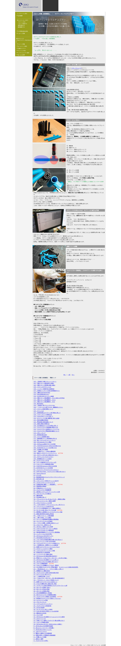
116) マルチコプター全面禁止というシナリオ (46, 429)
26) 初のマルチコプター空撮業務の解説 (45, 594)
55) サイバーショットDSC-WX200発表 (44, 541)
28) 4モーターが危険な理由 (41, 591)
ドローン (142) (21, 22)
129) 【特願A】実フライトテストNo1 (44, 405)
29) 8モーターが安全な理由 (41, 589)
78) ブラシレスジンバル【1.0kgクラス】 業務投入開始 (49, 499)
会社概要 (20, 15)
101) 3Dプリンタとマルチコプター (43, 457)
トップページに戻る (22, 13)
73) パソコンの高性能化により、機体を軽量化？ (47, 508)
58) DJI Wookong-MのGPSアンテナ (43, 536)
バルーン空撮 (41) (22, 23)
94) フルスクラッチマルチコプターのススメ (46, 469)
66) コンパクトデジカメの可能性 (43, 521)
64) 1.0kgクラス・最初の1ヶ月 (42, 525)
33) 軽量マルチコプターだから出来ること (45, 582)
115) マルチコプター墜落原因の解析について (46, 431)
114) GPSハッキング (39, 433)
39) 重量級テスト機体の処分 (42, 571)
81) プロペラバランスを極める (42, 493)
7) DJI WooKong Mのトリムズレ (43, 629)
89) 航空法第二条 (39, 479)
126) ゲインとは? (39, 411)
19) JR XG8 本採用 (39, 607)
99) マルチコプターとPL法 (41, 460)
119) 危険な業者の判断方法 (41, 423)
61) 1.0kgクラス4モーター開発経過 (44, 530)
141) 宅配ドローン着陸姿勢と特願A (44, 383)
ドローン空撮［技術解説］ (42, 14)
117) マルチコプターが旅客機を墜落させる (46, 427)
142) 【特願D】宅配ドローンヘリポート (45, 381)
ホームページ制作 (22, 46)
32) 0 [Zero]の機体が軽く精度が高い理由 (45, 583)
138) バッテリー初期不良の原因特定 (44, 389)
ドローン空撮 (78, 645)
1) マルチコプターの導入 (41, 640)
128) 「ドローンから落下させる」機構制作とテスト (48, 407)
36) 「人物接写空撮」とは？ (42, 576)
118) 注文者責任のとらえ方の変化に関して (46, 425)
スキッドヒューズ (76, 68)
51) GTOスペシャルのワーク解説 (43, 548)
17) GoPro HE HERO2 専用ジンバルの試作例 (46, 611)
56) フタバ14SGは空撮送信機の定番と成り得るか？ (48, 539)
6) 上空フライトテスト (40, 631)
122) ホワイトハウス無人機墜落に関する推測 (46, 418)
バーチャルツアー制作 (23, 52)
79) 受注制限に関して (40, 497)
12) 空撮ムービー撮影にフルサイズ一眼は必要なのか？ (49, 620)
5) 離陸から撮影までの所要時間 (43, 633)
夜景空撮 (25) (21, 25)
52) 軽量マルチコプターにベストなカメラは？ (47, 547)
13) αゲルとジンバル (40, 618)
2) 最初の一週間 (38, 639)
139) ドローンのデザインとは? (42, 387)
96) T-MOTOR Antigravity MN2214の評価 (45, 466)
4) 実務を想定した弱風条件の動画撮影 (44, 635)
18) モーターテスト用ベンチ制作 (43, 609)
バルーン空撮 (21, 33)
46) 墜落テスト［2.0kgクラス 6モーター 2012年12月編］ (50, 558)
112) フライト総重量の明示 (41, 436)
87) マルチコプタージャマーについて (44, 482)
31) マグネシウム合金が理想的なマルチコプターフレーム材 (50, 585)
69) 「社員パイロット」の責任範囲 (44, 515)
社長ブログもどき (95, 645)
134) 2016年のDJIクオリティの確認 (44, 396)
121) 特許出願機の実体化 (41, 420)
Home (72, 645)
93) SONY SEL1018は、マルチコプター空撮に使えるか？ (50, 471)
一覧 (69, 374)
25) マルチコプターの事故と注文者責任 (45, 596)
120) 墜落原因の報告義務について (43, 422)
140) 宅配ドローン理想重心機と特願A (44, 385)
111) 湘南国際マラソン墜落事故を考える (45, 438)
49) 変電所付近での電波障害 (42, 552)
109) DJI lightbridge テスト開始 (42, 442)
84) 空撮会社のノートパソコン (42, 488)
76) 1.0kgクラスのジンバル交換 (43, 503)
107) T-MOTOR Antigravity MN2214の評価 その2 (47, 446)
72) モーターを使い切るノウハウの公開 (45, 510)
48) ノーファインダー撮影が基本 (43, 554)
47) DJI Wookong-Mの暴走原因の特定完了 (45, 556)
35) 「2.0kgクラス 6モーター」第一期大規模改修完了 (49, 578)
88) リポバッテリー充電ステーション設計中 (46, 481)
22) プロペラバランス (40, 602)
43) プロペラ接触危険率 (41, 563)
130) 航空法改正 (38, 403)
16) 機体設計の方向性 (40, 613)
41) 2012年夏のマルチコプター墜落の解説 (46, 567)
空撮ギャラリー (22, 48)
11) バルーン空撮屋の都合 (41, 622)
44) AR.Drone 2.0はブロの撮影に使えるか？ (46, 561)
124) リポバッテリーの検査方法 (43, 414)
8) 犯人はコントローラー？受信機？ (44, 628)
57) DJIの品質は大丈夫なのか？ (43, 537)
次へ (73, 374)
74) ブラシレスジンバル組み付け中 (44, 506)
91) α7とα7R (37, 475)
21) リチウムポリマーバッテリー (43, 604)
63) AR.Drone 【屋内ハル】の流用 (43, 526)
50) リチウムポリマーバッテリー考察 (44, 550)
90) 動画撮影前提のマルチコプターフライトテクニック (49, 477)
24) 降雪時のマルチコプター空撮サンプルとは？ (47, 598)
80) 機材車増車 (38, 495)
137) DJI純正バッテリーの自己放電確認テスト (47, 390)
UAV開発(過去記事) (23, 31)
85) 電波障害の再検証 (40, 486)
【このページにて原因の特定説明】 (68, 567)
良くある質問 (21, 55)
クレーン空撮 (21, 44)
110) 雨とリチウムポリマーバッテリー (45, 440)
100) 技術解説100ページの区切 (42, 458)
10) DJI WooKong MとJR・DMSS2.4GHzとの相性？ (48, 624)
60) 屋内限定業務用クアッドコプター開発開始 (47, 532)
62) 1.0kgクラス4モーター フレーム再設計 (46, 528)
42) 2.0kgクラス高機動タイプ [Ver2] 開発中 (46, 565)
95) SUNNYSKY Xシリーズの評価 (43, 468)
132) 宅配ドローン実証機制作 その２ (45, 400)
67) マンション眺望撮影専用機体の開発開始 (46, 519)
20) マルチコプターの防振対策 (42, 606)
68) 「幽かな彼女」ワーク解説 (42, 517)
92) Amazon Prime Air (40, 473)
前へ (65, 374)
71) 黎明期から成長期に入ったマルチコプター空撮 (48, 512)
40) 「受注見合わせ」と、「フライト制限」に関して (49, 569)
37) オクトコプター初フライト (42, 574)
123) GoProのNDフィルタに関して (43, 416)
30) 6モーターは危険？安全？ (42, 587)
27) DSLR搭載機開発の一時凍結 (43, 593)
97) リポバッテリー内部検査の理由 (44, 464)
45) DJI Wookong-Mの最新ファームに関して (46, 560)
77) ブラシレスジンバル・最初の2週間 (45, 501)
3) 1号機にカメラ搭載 (40, 637)
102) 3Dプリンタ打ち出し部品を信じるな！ (46, 455)
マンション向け (22, 50)
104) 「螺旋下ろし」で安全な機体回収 (45, 451)
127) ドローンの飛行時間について (43, 409)
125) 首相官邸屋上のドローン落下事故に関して (47, 412)
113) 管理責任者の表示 (40, 435)
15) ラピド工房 (38, 615)
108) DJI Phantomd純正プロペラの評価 (44, 444)
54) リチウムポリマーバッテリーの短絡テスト (47, 543)
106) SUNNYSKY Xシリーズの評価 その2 (45, 447)
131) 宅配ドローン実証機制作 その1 (44, 401)
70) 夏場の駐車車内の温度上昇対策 (44, 514)
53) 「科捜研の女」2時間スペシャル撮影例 (46, 545)
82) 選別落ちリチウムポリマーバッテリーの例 (47, 492)
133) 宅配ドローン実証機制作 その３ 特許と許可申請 (49, 398)
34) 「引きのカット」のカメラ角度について (46, 580)
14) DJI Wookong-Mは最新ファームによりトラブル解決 (49, 617)
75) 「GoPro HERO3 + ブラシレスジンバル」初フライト (49, 504)
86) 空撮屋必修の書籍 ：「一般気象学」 (45, 484)
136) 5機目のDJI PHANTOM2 (42, 392)
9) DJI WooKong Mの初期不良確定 (43, 626)
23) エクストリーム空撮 (41, 600)
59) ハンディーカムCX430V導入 (43, 534)
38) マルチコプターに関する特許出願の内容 (46, 572)
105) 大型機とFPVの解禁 (41, 449)
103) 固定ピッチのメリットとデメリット (45, 453)
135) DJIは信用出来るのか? (41, 394)
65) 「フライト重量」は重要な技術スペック (46, 523)
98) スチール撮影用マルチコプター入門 (45, 462)
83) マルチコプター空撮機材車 (42, 490)
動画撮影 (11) (21, 27)
